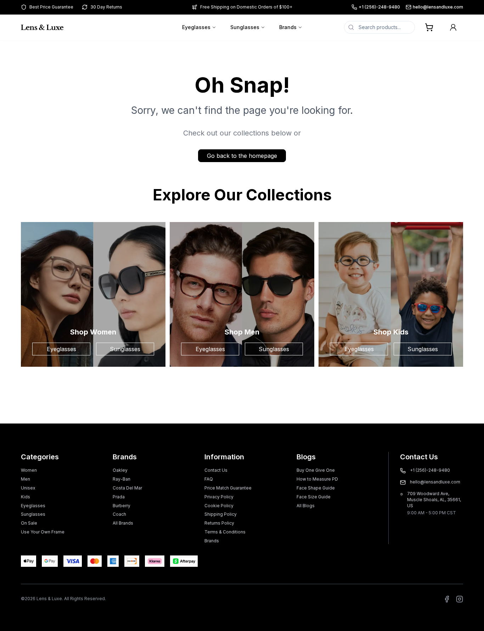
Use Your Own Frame (42, 532)
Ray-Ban (121, 479)
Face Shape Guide (316, 488)
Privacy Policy (218, 496)
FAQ (208, 479)
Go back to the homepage (242, 155)
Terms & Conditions (225, 532)
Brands (288, 27)
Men (25, 479)
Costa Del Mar (127, 488)
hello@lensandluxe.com (438, 7)
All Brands (123, 523)
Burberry (121, 505)
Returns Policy (219, 523)
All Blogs (306, 505)
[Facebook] (446, 599)
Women (29, 470)
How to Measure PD (317, 479)
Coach (119, 514)
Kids (25, 496)
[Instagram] (459, 599)
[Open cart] (429, 27)
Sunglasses (244, 27)
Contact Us (215, 470)
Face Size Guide (314, 496)
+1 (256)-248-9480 (379, 7)
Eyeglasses (196, 27)
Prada (119, 496)
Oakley (120, 470)
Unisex (28, 488)
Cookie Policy (218, 505)
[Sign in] (453, 27)
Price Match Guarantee (228, 488)
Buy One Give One (316, 470)
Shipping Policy (220, 514)
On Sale (29, 523)
